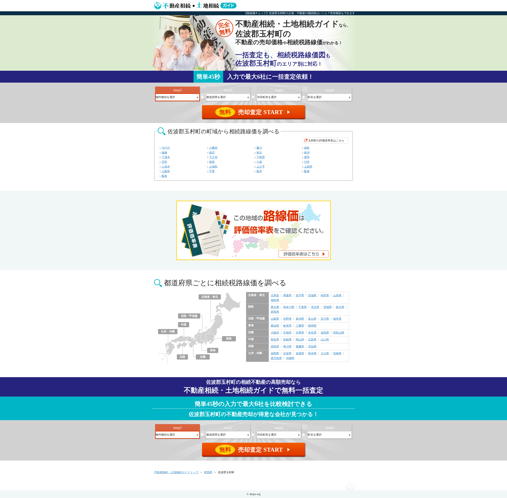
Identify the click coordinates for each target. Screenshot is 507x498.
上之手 (260, 166)
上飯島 (166, 171)
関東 (229, 338)
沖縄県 (290, 358)
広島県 (312, 339)
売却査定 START (255, 112)
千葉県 (302, 307)
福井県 (337, 319)
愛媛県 (300, 346)
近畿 (203, 356)
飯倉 (164, 176)
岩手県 (300, 295)
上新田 (308, 166)
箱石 (212, 152)
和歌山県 (338, 332)
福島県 (275, 300)
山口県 (325, 339)
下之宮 (213, 157)
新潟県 (300, 319)
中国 (183, 324)
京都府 (287, 332)
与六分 (166, 147)
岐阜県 (287, 325)
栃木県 (340, 307)
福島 (307, 147)
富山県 (312, 319)
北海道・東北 (209, 296)
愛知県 (275, 325)
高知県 (312, 346)
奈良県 (312, 332)
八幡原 (213, 147)
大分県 (325, 353)
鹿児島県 (276, 358)
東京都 (275, 307)
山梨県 (275, 319)
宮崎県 (337, 353)
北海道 (275, 295)
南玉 (259, 152)
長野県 (287, 319)
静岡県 (312, 325)
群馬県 (275, 312)
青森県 (287, 295)
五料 (164, 161)
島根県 (287, 339)
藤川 (259, 147)
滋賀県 (325, 332)
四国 (182, 356)
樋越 (164, 152)
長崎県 (300, 353)
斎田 (307, 157)
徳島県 (275, 346)
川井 (307, 161)
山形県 (337, 295)
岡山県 (300, 339)
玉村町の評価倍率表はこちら (326, 140)
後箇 (212, 161)
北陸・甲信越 (189, 315)
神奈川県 (288, 307)
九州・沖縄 (168, 331)
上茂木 (166, 166)
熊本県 (312, 353)
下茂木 (166, 157)
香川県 (287, 346)
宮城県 (312, 295)
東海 (212, 350)
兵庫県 (300, 332)
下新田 (260, 157)
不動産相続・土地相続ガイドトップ (176, 472)
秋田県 (325, 295)
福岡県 (275, 353)
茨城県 (327, 307)
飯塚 (307, 171)
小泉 (259, 161)
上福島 (213, 166)
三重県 (300, 325)
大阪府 (275, 332)
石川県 (325, 319)
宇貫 (212, 171)
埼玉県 (315, 307)
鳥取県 (275, 339)
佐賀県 (287, 353)
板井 (259, 171)
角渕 (307, 152)
